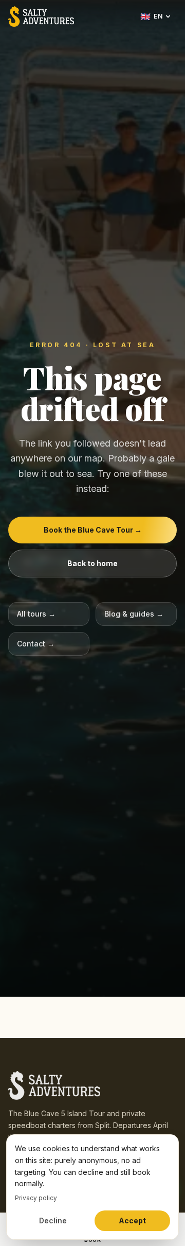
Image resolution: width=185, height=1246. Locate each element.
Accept (132, 1220)
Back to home (92, 563)
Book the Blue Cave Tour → (93, 529)
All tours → (36, 613)
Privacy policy (36, 1198)
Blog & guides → (133, 613)
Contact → (35, 643)
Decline (53, 1220)
